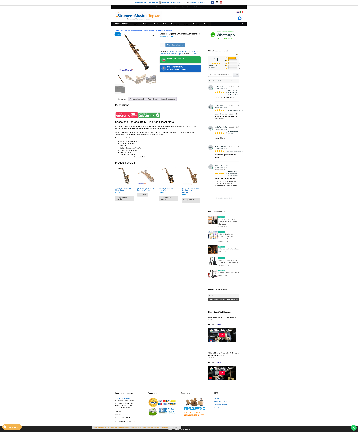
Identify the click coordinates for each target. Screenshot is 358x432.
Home (117, 30)
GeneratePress (185, 429)
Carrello (206, 24)
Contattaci (217, 408)
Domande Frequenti (187, 7)
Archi (186, 24)
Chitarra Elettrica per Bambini (228, 273)
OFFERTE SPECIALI (121, 24)
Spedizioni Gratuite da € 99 (146, 2)
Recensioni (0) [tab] (153, 99)
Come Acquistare (168, 7)
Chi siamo (158, 7)
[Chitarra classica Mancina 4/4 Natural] (226, 133)
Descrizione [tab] (122, 99)
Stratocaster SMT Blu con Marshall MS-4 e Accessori (232, 92)
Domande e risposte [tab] (168, 99)
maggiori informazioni (162, 427)
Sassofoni (127, 30)
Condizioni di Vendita (221, 405)
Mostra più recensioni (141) (224, 198)
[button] (153, 35)
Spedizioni (177, 7)
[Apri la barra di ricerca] (242, 24)
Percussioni (175, 24)
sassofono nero (165, 54)
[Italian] (241, 11)
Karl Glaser (194, 51)
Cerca (236, 75)
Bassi (156, 24)
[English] (238, 11)
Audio (136, 24)
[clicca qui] (219, 324)
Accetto (175, 427)
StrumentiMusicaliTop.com (235, 110)
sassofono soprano (177, 54)
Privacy (216, 398)
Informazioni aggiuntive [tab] (137, 99)
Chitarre (146, 24)
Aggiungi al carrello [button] (122, 198)
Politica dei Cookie (220, 401)
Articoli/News (222, 217)
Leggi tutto (142, 195)
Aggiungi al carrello (176, 45)
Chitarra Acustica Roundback (228, 249)
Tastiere (196, 24)
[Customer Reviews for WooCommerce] (238, 54)
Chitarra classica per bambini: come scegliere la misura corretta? (227, 236)
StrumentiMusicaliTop (122, 398)
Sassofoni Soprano (136, 30)
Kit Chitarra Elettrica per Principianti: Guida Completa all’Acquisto (228, 221)
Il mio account (198, 7)
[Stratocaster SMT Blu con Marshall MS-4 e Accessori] (226, 92)
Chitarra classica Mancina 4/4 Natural (233, 133)
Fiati (164, 24)
